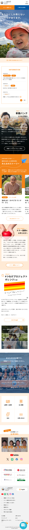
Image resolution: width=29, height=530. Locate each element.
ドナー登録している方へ (9, 502)
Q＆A (16, 518)
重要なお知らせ (7, 75)
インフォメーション (19, 520)
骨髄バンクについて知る (9, 498)
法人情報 (3, 515)
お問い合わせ (18, 515)
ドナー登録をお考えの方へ (9, 500)
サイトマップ (4, 518)
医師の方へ (6, 507)
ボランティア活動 (7, 509)
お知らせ (6, 85)
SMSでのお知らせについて (15, 60)
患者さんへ (6, 505)
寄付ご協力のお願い (8, 512)
